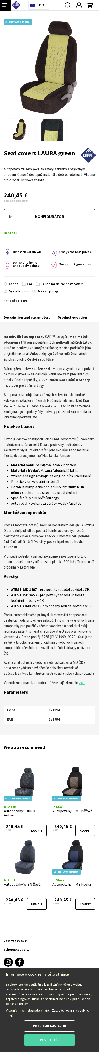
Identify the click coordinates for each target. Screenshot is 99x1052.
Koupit (36, 830)
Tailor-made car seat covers (62, 284)
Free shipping (47, 291)
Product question (72, 317)
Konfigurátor (49, 216)
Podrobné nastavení (49, 1026)
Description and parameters (27, 317)
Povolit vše (49, 1040)
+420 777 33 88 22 (16, 941)
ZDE (82, 682)
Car (29, 284)
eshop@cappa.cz (17, 949)
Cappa (13, 284)
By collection (19, 291)
